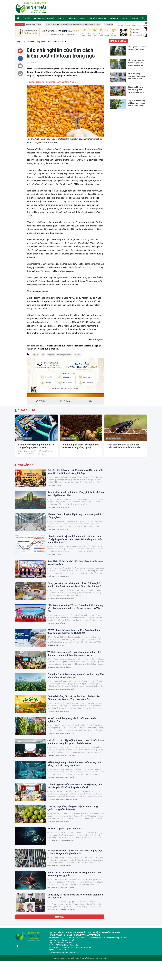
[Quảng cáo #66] (81, 32)
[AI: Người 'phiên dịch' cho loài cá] (30, 836)
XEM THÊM (59, 917)
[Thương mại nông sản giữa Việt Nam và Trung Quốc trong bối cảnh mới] (30, 814)
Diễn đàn (62, 623)
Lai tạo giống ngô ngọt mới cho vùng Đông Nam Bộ (53, 82)
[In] (20, 73)
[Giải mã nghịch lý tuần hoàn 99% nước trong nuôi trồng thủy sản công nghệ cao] (30, 770)
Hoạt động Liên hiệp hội (67, 755)
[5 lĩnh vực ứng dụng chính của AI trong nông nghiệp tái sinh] (36, 428)
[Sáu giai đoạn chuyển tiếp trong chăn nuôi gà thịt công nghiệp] (30, 522)
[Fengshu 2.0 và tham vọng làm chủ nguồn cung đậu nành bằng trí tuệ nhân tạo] (30, 682)
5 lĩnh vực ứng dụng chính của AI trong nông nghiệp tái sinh (36, 446)
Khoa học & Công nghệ (64, 507)
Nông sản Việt (64, 711)
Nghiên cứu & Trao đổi (24, 438)
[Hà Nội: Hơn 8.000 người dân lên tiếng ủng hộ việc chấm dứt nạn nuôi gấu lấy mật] (30, 858)
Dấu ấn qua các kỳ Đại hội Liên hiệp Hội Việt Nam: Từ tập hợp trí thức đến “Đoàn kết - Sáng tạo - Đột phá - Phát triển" (74, 539)
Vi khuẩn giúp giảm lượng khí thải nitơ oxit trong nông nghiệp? (80, 446)
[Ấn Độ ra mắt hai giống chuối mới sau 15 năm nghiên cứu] (30, 726)
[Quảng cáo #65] (65, 377)
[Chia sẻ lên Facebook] (20, 58)
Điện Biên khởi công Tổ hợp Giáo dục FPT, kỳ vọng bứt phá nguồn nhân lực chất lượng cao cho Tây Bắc (75, 608)
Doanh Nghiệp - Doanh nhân (68, 799)
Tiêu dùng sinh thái (63, 576)
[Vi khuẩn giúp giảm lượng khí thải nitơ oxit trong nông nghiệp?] (81, 428)
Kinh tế (62, 645)
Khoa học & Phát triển (67, 733)
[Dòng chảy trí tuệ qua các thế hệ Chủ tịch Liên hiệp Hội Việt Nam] (30, 902)
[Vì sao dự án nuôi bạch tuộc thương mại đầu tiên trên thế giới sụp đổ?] (30, 880)
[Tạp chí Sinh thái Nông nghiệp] (31, 7)
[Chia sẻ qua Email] (20, 65)
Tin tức (59, 485)
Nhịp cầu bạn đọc (65, 865)
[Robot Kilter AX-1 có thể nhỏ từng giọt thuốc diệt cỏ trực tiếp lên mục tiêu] (30, 500)
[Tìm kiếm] (143, 18)
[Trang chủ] (18, 18)
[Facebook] (17, 946)
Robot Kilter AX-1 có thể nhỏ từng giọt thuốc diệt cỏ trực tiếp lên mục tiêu (51, 24)
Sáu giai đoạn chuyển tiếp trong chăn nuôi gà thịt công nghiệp (106, 24)
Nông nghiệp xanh (62, 529)
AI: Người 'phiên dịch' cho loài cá (65, 828)
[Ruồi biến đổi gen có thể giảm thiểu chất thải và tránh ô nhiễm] (125, 428)
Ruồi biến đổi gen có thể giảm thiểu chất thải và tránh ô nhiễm (124, 446)
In (91, 401)
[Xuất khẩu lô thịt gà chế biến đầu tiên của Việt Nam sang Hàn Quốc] (30, 569)
